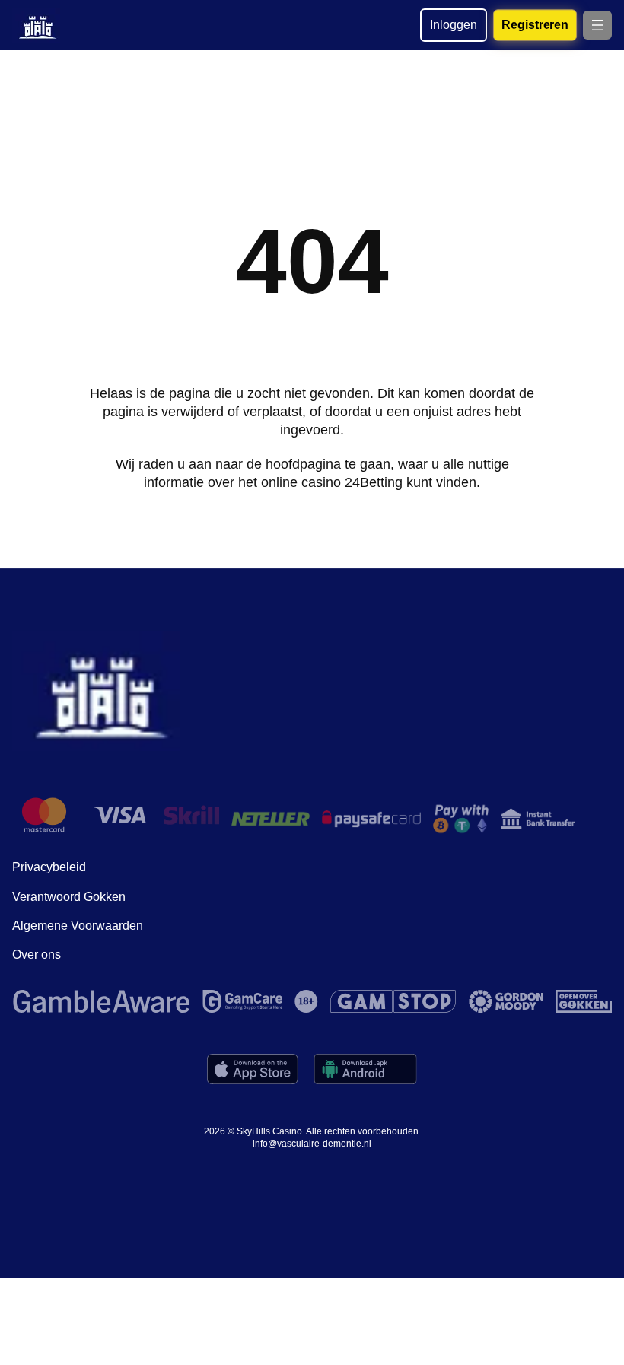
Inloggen (453, 24)
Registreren (534, 24)
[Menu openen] (597, 25)
